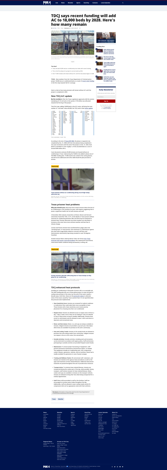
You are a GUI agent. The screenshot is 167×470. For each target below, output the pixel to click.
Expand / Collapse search (123, 3)
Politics (44, 422)
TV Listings (114, 423)
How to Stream (115, 420)
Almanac (59, 419)
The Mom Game (101, 434)
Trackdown (100, 425)
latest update (89, 108)
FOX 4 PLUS (114, 428)
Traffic (86, 419)
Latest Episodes (103, 412)
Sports (73, 412)
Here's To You (101, 436)
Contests (114, 430)
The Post (100, 417)
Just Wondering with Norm (103, 433)
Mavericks (73, 417)
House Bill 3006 (69, 141)
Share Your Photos (61, 426)
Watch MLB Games (61, 447)
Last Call (100, 420)
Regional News (47, 441)
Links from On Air (88, 414)
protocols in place (79, 296)
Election (45, 420)
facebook (112, 467)
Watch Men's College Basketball (61, 453)
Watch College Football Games (62, 445)
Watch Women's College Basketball (62, 456)
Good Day (87, 412)
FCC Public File (115, 425)
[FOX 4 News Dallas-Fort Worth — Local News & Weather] (47, 2)
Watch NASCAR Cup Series (62, 449)
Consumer (45, 423)
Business (45, 425)
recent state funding (88, 81)
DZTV (99, 431)
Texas (62, 28)
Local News (45, 414)
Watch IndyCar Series (61, 451)
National (45, 417)
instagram (117, 467)
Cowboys (73, 414)
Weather (60, 399)
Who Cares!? (101, 426)
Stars (72, 419)
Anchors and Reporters (117, 415)
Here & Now (101, 437)
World (44, 419)
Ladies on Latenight (102, 422)
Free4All (100, 419)
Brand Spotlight (115, 431)
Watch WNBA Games (61, 458)
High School (73, 425)
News (45, 412)
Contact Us (114, 414)
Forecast (59, 414)
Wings (72, 422)
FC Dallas (73, 420)
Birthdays (87, 415)
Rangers (72, 415)
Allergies (59, 417)
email (123, 467)
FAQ (113, 419)
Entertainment (88, 420)
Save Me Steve (88, 423)
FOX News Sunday (47, 428)
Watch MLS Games (61, 459)
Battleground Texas (102, 423)
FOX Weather (60, 422)
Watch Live (100, 414)
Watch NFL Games (61, 443)
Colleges (72, 423)
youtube (120, 467)
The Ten (100, 415)
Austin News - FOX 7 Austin (49, 446)
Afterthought (101, 428)
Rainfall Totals (60, 420)
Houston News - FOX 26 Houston (48, 444)
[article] (72, 179)
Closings (59, 415)
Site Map (114, 433)
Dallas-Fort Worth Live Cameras (62, 424)
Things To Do (87, 422)
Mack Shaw (54, 28)
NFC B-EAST (101, 430)
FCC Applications (115, 426)
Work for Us (114, 422)
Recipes (86, 417)
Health (44, 426)
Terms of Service (107, 108)
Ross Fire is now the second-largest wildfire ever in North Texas (109, 58)
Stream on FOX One (63, 441)
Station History (115, 417)
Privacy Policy (107, 107)
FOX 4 (59, 28)
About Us (114, 412)
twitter (115, 467)
